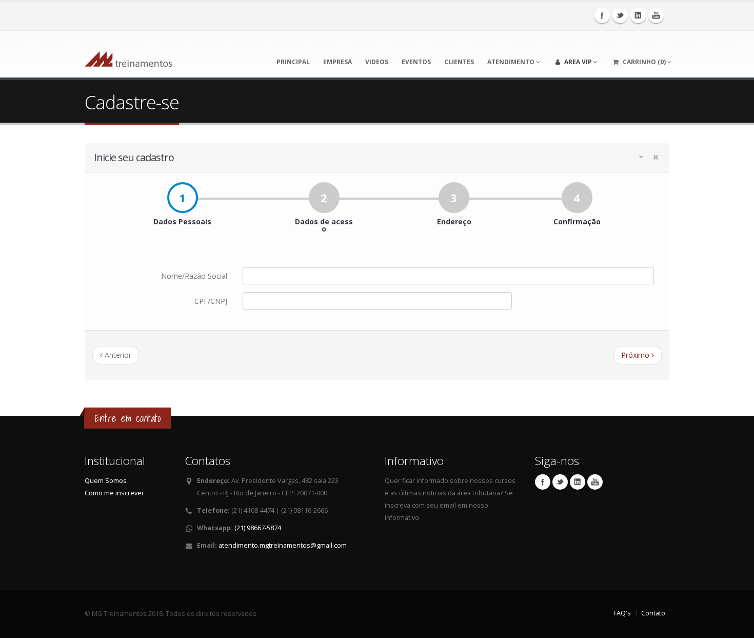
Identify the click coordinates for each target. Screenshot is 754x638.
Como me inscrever (114, 493)
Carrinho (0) (644, 61)
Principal (293, 61)
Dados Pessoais (182, 211)
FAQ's (622, 613)
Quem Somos (106, 480)
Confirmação (577, 211)
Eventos (416, 61)
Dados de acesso (324, 215)
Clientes (459, 61)
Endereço (454, 211)
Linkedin (638, 15)
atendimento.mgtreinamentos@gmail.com (283, 545)
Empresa (337, 61)
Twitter (620, 15)
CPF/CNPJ (210, 301)
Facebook (602, 15)
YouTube (656, 15)
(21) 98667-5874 (257, 528)
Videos (376, 61)
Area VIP (578, 61)
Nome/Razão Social (194, 276)
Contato (653, 613)
